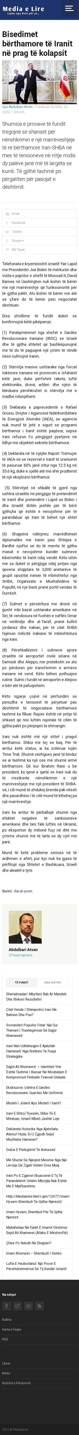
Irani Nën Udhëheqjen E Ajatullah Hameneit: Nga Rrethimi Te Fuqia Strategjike (31, 1051)
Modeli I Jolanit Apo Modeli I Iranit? (33, 1103)
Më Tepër (18, 249)
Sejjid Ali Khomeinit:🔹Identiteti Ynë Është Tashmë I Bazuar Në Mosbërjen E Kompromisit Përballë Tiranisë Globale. (36, 1072)
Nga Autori (52, 982)
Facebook (18, 222)
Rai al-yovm (23, 891)
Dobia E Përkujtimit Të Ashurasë (30, 1150)
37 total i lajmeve (20, 955)
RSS (5, 1339)
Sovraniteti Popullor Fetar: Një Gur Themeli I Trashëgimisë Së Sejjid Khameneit (32, 1030)
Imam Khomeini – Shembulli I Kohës (34, 1253)
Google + (18, 240)
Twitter (17, 231)
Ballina (6, 1319)
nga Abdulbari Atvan (17, 107)
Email (16, 213)
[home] (23, 10)
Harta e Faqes (11, 1329)
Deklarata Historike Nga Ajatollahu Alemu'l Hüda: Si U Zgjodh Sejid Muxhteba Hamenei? (32, 1134)
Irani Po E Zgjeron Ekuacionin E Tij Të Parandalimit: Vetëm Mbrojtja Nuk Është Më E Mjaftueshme (36, 1181)
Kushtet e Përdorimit (16, 1383)
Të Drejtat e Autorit (15, 1407)
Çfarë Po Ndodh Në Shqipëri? (28, 1243)
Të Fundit (22, 982)
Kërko (6, 1373)
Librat (6, 1363)
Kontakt (7, 1398)
